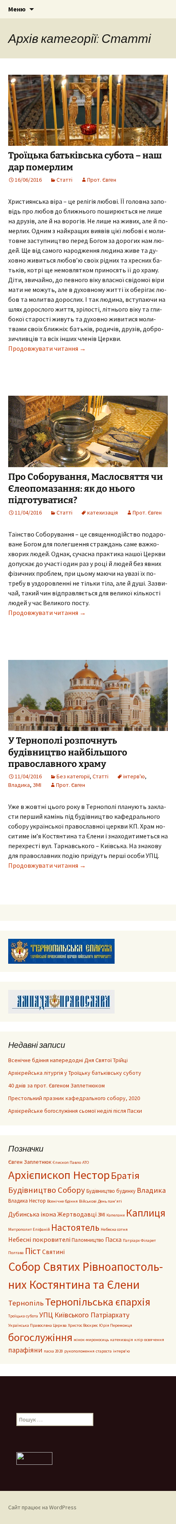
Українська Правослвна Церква (37, 1325)
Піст (33, 1251)
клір (138, 1339)
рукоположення (79, 1351)
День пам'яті (110, 1201)
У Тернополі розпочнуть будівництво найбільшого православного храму (67, 752)
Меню (17, 9)
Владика (19, 785)
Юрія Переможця (115, 1325)
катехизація (102, 512)
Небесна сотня (114, 1229)
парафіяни (25, 1350)
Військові (88, 1201)
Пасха (113, 1239)
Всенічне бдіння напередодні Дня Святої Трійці (68, 1060)
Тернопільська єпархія (97, 1301)
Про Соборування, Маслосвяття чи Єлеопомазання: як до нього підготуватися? (85, 488)
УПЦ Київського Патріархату (84, 1314)
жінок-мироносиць (91, 1339)
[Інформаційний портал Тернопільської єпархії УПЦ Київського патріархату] (61, 950)
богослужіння (40, 1337)
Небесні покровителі (39, 1239)
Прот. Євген (101, 179)
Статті (64, 179)
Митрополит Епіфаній (29, 1229)
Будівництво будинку (110, 1191)
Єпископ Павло (67, 1162)
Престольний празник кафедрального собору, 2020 (74, 1098)
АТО (85, 1162)
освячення (154, 1339)
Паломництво (88, 1240)
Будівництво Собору (46, 1190)
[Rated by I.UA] (34, 1458)
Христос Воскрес (83, 1325)
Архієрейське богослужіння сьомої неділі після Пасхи (75, 1110)
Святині (53, 1252)
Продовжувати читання (47, 348)
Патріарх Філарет (139, 1240)
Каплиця (145, 1212)
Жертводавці (77, 1214)
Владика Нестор (27, 1200)
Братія (125, 1175)
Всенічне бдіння (62, 1201)
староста (104, 1351)
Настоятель (75, 1227)
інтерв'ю (134, 776)
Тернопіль (26, 1303)
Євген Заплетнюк (30, 1161)
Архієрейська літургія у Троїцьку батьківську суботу (74, 1072)
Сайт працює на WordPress (42, 1507)
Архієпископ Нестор (59, 1175)
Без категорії (73, 776)
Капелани (115, 1215)
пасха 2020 (53, 1351)
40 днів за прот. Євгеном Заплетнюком (56, 1085)
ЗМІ (37, 785)
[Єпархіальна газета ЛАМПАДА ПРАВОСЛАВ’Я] (61, 1001)
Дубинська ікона (32, 1214)
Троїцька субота (23, 1316)
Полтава (16, 1252)
